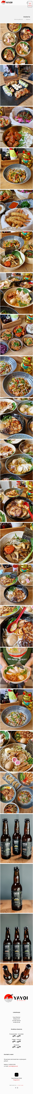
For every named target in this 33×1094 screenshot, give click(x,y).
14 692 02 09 (16, 1022)
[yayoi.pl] (7, 2)
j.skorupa (20, 1085)
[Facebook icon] (15, 1088)
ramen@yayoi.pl (13, 1066)
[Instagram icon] (17, 1088)
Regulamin (16, 1080)
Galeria (28, 19)
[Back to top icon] (16, 1075)
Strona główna (18, 19)
